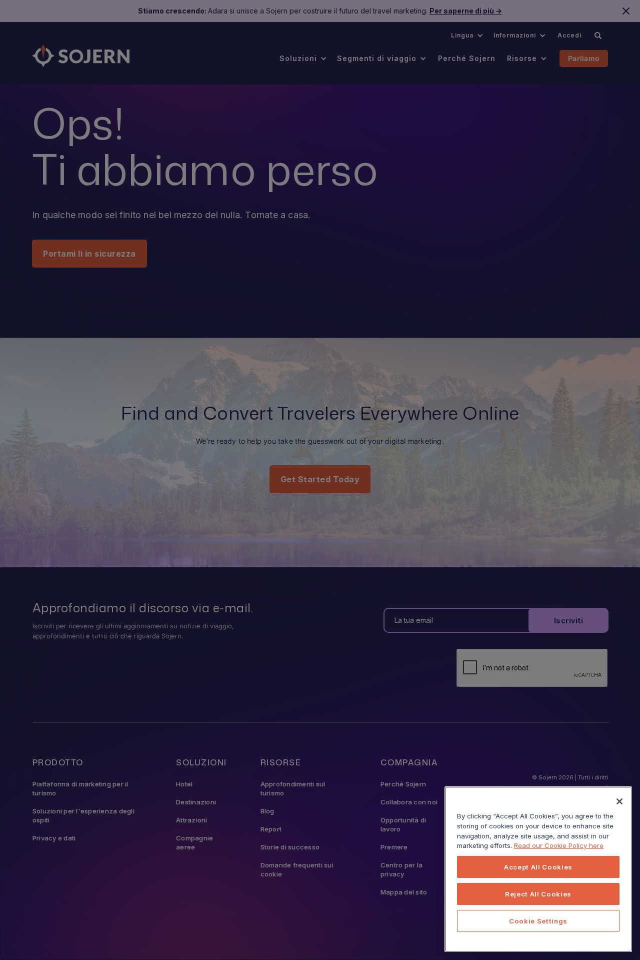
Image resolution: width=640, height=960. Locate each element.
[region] (538, 869)
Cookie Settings (538, 921)
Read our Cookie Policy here (559, 845)
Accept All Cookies (538, 867)
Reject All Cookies (538, 894)
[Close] (619, 801)
